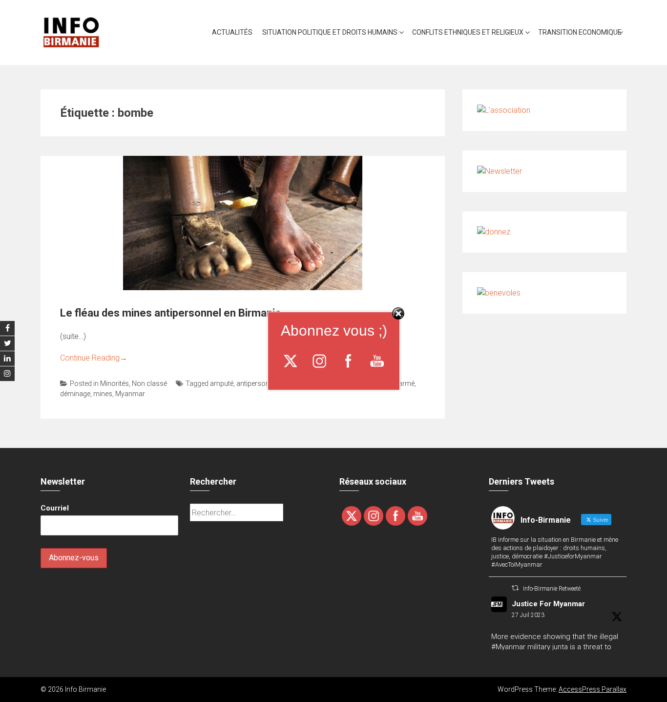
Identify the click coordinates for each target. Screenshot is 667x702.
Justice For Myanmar (548, 603)
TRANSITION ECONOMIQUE (580, 32)
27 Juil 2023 (528, 615)
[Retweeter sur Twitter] (515, 588)
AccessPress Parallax (592, 689)
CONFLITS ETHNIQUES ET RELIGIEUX (467, 32)
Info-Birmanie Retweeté (552, 588)
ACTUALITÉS (232, 32)
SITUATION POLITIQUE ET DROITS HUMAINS (329, 32)
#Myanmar (508, 646)
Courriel (55, 508)
